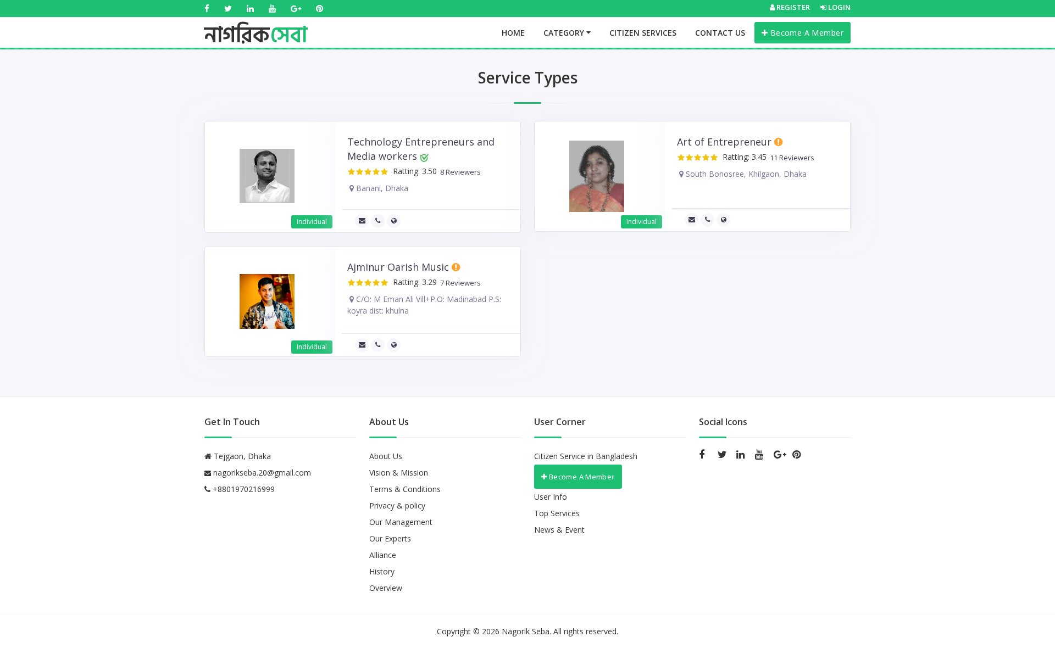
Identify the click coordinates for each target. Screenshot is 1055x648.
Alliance (382, 555)
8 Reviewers (459, 172)
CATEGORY (564, 32)
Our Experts (390, 538)
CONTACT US (720, 32)
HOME (513, 32)
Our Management (400, 522)
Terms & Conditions (405, 489)
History (382, 571)
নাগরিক (255, 24)
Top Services (557, 513)
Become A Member (805, 32)
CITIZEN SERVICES (642, 32)
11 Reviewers (790, 158)
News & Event (559, 529)
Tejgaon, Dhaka (241, 456)
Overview (385, 588)
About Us (385, 456)
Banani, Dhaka (381, 188)
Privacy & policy (397, 505)
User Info (550, 496)
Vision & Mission (398, 472)
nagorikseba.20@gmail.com (262, 472)
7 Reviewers (459, 283)
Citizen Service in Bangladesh (585, 456)
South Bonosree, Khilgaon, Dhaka (745, 174)
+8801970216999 (242, 489)
